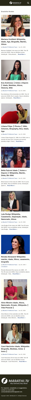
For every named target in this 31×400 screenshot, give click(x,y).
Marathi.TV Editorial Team (10, 47)
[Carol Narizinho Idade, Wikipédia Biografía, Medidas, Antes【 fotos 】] (15, 333)
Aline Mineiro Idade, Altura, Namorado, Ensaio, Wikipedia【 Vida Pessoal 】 (14, 305)
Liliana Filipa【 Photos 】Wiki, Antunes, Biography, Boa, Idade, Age (15, 128)
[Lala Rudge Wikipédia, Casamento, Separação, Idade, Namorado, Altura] (15, 201)
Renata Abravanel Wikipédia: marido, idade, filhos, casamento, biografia (15, 259)
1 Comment (4, 266)
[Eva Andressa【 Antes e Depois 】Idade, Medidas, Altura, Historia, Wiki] (15, 70)
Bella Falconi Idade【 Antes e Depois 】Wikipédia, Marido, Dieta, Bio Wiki (13, 172)
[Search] (28, 3)
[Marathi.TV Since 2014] (15, 2)
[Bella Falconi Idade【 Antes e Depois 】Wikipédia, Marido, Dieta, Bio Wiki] (15, 157)
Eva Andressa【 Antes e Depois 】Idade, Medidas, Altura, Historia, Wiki (14, 85)
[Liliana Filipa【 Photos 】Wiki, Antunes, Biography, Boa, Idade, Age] (15, 113)
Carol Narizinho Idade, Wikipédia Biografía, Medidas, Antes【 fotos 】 (15, 348)
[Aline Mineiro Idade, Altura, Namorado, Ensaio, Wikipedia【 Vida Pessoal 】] (15, 289)
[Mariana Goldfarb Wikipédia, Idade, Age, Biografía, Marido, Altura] (15, 25)
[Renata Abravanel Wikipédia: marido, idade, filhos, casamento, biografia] (15, 244)
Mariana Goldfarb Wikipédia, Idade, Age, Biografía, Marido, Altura (14, 41)
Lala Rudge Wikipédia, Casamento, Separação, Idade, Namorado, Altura (14, 216)
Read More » (22, 54)
